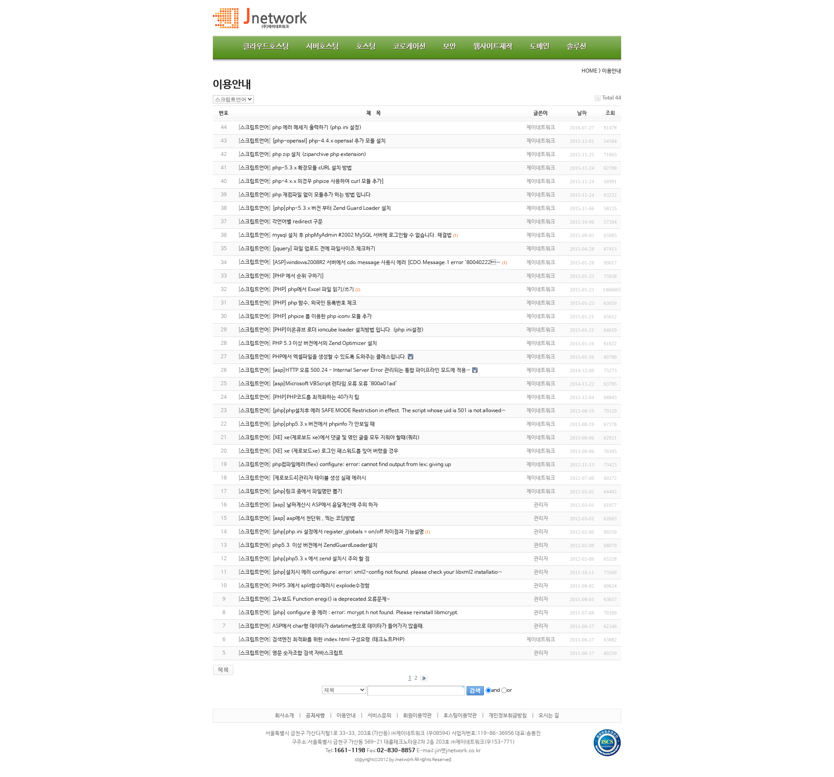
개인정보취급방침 (508, 716)
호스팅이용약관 (460, 716)
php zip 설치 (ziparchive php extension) (319, 155)
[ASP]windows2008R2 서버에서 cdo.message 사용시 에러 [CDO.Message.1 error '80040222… (386, 263)
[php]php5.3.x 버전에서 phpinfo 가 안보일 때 (323, 424)
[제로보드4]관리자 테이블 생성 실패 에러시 (319, 478)
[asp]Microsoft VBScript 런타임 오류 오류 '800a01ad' (334, 384)
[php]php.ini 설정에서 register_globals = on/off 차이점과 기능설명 (348, 532)
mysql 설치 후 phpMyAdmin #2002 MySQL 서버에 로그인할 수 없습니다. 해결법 (362, 235)
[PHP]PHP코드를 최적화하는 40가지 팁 (315, 397)
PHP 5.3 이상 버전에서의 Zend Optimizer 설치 (324, 344)
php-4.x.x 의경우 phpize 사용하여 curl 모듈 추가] (328, 182)
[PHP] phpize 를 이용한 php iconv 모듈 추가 (322, 317)
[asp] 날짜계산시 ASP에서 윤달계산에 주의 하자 (325, 505)
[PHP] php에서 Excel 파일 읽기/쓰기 (313, 290)
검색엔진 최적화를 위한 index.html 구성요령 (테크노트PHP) (338, 640)
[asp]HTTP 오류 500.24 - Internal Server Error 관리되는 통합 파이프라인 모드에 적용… (371, 370)
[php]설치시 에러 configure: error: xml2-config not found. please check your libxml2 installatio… (387, 572)
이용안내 (346, 716)
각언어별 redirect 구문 (297, 222)
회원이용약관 (417, 716)
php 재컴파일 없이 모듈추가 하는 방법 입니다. (322, 195)
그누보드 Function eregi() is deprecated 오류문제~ (331, 599)
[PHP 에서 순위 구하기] (298, 276)
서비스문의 (379, 716)
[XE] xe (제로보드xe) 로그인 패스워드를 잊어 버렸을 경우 (335, 451)
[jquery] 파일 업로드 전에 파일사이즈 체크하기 (323, 249)
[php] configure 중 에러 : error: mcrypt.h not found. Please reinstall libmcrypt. (365, 613)
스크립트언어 (254, 128)
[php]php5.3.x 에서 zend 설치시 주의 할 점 (321, 559)
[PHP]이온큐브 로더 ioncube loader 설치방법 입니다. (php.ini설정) (348, 330)
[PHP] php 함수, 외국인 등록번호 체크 (314, 303)
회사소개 (284, 716)
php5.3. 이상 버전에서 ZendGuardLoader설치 (324, 545)
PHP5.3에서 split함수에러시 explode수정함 (321, 586)
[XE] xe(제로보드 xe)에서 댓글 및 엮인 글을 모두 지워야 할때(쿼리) (346, 438)
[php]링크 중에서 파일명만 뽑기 (307, 492)
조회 (610, 113)
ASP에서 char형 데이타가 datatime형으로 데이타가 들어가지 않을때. (348, 626)
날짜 (582, 113)
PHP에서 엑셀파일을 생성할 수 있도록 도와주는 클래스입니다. (339, 357)
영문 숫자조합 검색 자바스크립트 (307, 653)
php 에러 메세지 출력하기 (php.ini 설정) (316, 128)
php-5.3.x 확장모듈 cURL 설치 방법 (312, 168)
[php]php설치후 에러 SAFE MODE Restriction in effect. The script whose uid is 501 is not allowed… (389, 411)
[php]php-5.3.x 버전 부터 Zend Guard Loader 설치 (331, 208)
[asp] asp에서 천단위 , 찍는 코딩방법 (313, 519)
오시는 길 (549, 716)
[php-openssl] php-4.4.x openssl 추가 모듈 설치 (329, 141)
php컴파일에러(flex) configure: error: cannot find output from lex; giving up (361, 465)
